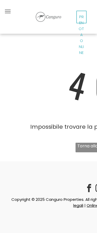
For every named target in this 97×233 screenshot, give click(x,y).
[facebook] (89, 188)
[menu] (8, 11)
